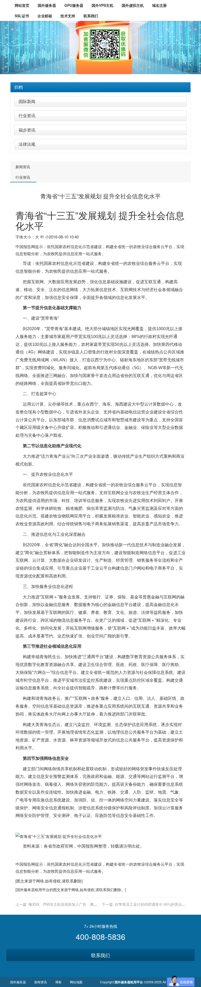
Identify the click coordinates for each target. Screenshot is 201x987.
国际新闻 (27, 101)
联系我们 (100, 955)
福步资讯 (27, 130)
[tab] (100, 87)
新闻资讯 (22, 166)
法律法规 (27, 144)
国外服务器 (25, 889)
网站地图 (76, 982)
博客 (58, 982)
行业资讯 (27, 115)
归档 (18, 87)
